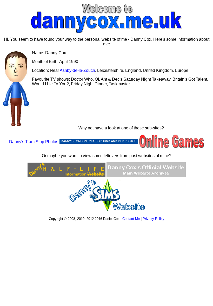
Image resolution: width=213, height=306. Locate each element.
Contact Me (131, 219)
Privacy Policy (153, 219)
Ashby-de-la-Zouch (77, 70)
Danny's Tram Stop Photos (33, 142)
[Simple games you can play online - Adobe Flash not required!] (171, 142)
